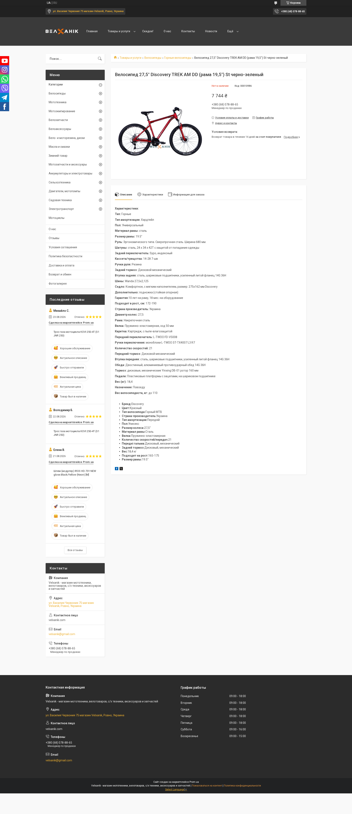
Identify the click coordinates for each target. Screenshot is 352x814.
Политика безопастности (65, 256)
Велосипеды (152, 57)
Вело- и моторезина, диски (67, 138)
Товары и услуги (119, 31)
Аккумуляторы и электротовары (70, 173)
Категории (56, 84)
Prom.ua (194, 782)
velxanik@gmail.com (62, 634)
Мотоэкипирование (62, 111)
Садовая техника (60, 200)
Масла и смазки (59, 146)
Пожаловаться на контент (207, 785)
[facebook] (116, 469)
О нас (167, 31)
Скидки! (147, 31)
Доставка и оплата (61, 265)
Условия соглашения (63, 247)
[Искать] (100, 59)
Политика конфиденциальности (242, 785)
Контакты (188, 31)
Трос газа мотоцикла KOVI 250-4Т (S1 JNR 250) (76, 333)
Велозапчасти (58, 120)
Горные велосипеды (177, 57)
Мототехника (57, 102)
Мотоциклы (56, 218)
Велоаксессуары (60, 129)
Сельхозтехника (59, 182)
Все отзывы (75, 550)
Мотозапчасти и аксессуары (68, 164)
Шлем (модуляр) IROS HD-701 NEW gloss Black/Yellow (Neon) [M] (75, 472)
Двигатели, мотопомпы (64, 191)
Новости (211, 31)
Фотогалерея (58, 283)
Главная (92, 31)
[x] (121, 469)
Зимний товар (58, 155)
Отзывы (54, 238)
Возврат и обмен (60, 274)
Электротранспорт (61, 209)
